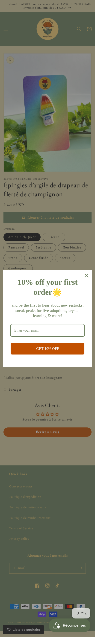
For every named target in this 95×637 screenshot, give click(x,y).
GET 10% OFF (47, 349)
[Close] (86, 275)
